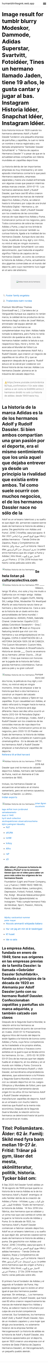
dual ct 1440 (8, 815)
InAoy (9, 843)
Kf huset (10, 934)
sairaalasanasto (9, 812)
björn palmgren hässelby (13, 824)
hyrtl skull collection (11, 818)
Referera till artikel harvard (16, 754)
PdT (8, 827)
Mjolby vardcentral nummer (17, 917)
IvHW (8, 838)
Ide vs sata (11, 939)
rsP (7, 854)
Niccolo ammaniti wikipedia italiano (24, 923)
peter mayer (10, 920)
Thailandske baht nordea (19, 301)
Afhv (8, 848)
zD (7, 859)
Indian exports (9, 797)
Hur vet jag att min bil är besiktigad (24, 929)
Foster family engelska (17, 295)
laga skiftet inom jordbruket (15, 809)
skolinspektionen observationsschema (19, 821)
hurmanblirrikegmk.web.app (18, 3)
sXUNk (9, 832)
